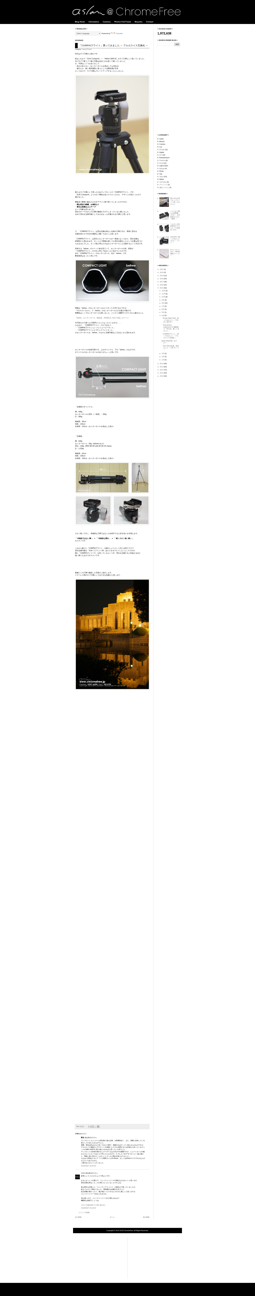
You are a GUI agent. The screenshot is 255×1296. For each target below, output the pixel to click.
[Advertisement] (168, 89)
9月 (163, 300)
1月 (163, 360)
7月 (163, 306)
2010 (162, 376)
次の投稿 (78, 1217)
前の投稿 (146, 1217)
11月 (163, 294)
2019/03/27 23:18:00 (88, 1208)
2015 (162, 288)
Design (162, 150)
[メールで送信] (89, 1126)
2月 (163, 357)
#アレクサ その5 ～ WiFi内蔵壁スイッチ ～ (175, 252)
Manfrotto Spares (83, 311)
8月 (163, 303)
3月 (163, 353)
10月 (163, 297)
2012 (162, 370)
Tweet (161, 177)
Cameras (107, 22)
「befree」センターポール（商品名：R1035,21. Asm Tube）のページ (102, 318)
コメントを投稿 (84, 1212)
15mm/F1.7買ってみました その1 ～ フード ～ (175, 240)
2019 (162, 276)
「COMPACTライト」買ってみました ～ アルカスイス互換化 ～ (113, 45)
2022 (162, 269)
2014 (162, 364)
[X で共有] (95, 1126)
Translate (119, 33)
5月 (163, 312)
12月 (163, 291)
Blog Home (80, 22)
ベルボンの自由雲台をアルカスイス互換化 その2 (175, 227)
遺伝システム (164, 187)
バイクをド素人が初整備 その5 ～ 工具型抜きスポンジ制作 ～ (175, 215)
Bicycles (138, 22)
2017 (162, 282)
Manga (161, 168)
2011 (162, 373)
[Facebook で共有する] (98, 1126)
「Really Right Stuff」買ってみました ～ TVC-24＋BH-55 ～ (170, 320)
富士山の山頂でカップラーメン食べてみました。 (175, 201)
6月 (163, 309)
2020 (162, 272)
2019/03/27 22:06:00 (88, 1166)
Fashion (162, 160)
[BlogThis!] (92, 1126)
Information (94, 22)
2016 (162, 285)
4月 (163, 315)
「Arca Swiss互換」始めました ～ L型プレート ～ (170, 348)
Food (161, 163)
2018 (162, 279)
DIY (160, 155)
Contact (149, 22)
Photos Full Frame (122, 22)
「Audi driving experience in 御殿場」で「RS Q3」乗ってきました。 (170, 328)
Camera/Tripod (87, 49)
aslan (83, 1173)
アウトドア (163, 185)
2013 (162, 367)
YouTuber (162, 182)
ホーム (112, 1217)
